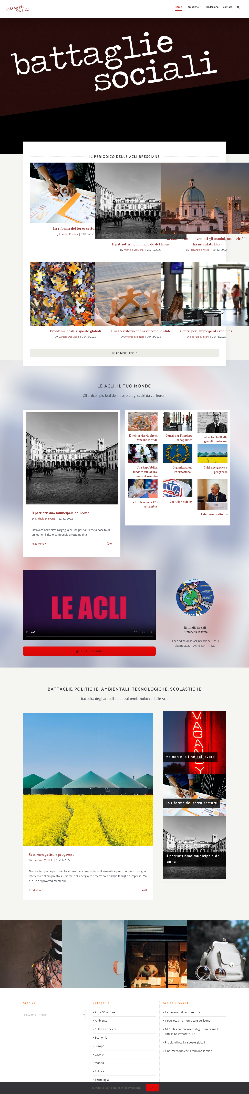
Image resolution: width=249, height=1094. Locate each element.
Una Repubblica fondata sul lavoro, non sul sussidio (145, 472)
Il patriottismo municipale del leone (141, 205)
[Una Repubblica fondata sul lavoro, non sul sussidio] (143, 453)
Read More (38, 543)
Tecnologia (102, 1080)
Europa (99, 1046)
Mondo (99, 1063)
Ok (152, 1088)
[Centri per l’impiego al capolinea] (177, 421)
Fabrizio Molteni (199, 336)
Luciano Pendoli (68, 234)
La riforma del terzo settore (75, 189)
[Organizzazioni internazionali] (177, 453)
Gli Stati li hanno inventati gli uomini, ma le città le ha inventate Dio (206, 208)
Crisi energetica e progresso (88, 776)
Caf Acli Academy (181, 502)
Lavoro (99, 1054)
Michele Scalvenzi (134, 249)
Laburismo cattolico (214, 514)
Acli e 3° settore (105, 1012)
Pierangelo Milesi (200, 249)
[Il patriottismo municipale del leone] (194, 847)
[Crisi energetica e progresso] (212, 453)
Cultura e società (105, 1029)
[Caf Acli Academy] (177, 488)
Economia (101, 1037)
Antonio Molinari (134, 336)
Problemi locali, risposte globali (75, 304)
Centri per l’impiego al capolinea (206, 302)
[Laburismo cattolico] (212, 494)
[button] (238, 7)
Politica (99, 1071)
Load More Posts (124, 353)
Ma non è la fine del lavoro (190, 757)
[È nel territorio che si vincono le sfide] (143, 421)
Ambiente (101, 1020)
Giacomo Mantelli (43, 860)
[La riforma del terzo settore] (194, 795)
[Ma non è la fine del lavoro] (194, 742)
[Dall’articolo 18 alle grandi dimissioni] (212, 422)
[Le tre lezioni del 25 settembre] (143, 488)
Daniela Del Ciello (68, 336)
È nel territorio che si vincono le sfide (141, 304)
